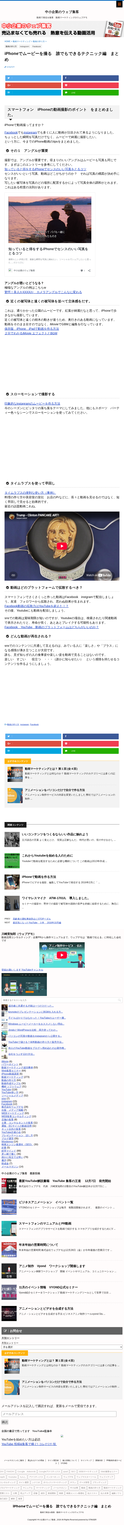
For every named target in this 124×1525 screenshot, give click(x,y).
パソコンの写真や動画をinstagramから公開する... (35, 1036)
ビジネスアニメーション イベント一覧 (46, 1202)
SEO (73, 1471)
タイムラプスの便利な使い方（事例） (30, 492)
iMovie (5, 1061)
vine (4, 1098)
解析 (13, 1498)
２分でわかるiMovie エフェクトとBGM (31, 333)
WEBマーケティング (13, 1113)
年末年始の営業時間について (38, 1244)
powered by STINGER (87, 1520)
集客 (20, 1498)
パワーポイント (10, 1064)
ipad (65, 1471)
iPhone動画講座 (10, 1074)
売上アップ (25, 1493)
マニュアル (28, 1488)
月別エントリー (10, 1343)
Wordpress (7, 1141)
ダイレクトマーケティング (55, 1482)
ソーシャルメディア (12, 1095)
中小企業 (74, 1488)
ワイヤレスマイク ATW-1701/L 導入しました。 (56, 898)
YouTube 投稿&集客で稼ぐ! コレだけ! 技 (29, 1444)
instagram (30, 132)
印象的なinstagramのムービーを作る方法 (32, 403)
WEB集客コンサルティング (16, 1116)
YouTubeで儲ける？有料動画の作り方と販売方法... (35, 1042)
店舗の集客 (8, 1119)
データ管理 (84, 1482)
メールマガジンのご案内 (14, 1460)
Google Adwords (26, 1471)
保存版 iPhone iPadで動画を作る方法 (32, 328)
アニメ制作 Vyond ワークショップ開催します (52, 1266)
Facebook (11, 132)
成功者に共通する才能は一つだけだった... (31, 1006)
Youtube (12, 1477)
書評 (4, 1160)
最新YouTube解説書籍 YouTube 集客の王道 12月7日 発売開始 (65, 1181)
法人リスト (92, 1493)
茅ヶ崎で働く (9, 1154)
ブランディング (99, 1482)
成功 (43, 1493)
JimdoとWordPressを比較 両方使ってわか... (33, 1030)
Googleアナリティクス (49, 1471)
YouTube (6, 1089)
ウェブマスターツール (86, 1477)
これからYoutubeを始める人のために (47, 855)
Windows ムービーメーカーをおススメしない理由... (36, 1024)
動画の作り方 (13, 724)
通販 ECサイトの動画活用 (17, 1126)
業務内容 (99, 1460)
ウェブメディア (106, 1477)
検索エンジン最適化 (75, 1493)
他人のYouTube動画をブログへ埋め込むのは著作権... (37, 1048)
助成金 (5, 1163)
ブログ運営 (8, 1138)
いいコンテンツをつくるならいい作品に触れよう (55, 834)
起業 (4, 1147)
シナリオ (36, 1482)
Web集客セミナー (11, 1070)
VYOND (64, 1463)
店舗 (35, 1493)
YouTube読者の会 (11, 1132)
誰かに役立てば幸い (12, 1157)
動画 (83, 1488)
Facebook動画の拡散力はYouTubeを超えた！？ (37, 606)
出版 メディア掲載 (12, 1110)
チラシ (73, 1482)
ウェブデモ (68, 1477)
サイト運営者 (53, 1460)
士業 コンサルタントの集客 (17, 1122)
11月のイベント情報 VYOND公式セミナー (48, 1287)
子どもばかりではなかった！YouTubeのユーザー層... (37, 1018)
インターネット (53, 1477)
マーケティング (43, 1488)
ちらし (23, 1477)
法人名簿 (104, 1493)
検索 (61, 1493)
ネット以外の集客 (11, 1129)
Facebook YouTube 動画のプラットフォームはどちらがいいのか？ (52, 627)
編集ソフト (117, 1493)
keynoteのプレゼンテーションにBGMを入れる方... (35, 1012)
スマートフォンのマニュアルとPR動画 (45, 1223)
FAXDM (10, 1471)
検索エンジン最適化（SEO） (17, 1144)
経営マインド (9, 1151)
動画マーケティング (12, 1077)
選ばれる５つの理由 (36, 1460)
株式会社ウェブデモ (12, 1107)
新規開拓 (52, 1493)
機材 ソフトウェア (11, 1086)
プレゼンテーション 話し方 (17, 1135)
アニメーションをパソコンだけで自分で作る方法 (55, 790)
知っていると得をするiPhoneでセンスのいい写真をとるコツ (45, 169)
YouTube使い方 (10, 1092)
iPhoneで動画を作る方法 (39, 876)
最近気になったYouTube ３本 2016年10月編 (37, 922)
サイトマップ (86, 1460)
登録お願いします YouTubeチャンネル (22, 969)
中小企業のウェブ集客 (62, 12)
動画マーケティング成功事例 (17, 1067)
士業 (15, 1493)
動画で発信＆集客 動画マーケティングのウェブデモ (62, 1512)
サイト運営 (24, 1482)
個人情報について (69, 1460)
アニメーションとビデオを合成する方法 (46, 1308)
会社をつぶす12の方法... (21, 1054)
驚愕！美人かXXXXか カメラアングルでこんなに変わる (43, 292)
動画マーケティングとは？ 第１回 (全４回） (52, 768)
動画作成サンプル (11, 1083)
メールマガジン (10, 1166)
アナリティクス (36, 1477)
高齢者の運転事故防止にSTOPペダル (32, 919)
